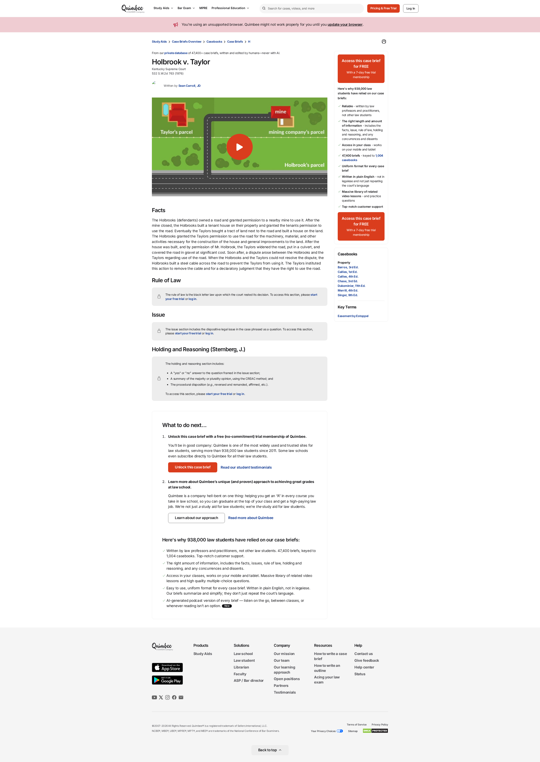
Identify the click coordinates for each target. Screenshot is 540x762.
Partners (281, 685)
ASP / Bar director (249, 681)
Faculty (240, 674)
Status (359, 674)
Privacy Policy (380, 724)
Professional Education (228, 8)
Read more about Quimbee (250, 518)
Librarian (241, 667)
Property (344, 262)
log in (192, 299)
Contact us (363, 654)
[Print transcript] (384, 41)
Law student (244, 660)
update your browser (345, 24)
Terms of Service (357, 724)
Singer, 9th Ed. (348, 295)
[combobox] (311, 8)
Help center (364, 667)
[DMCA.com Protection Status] (375, 730)
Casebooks (214, 41)
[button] (239, 147)
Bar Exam (184, 8)
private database (175, 53)
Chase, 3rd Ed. (348, 281)
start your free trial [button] (188, 333)
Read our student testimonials (246, 467)
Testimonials (285, 692)
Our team (282, 660)
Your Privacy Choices (323, 731)
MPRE (203, 8)
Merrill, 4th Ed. (348, 290)
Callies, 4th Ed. (348, 276)
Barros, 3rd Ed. (348, 267)
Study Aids (161, 8)
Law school (243, 654)
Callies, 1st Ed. (348, 272)
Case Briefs (235, 41)
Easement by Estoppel (353, 316)
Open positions (287, 679)
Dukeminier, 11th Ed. (352, 285)
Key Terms (347, 307)
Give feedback (366, 660)
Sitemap (353, 731)
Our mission (284, 654)
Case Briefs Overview (186, 41)
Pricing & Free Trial (383, 8)
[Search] (263, 8)
